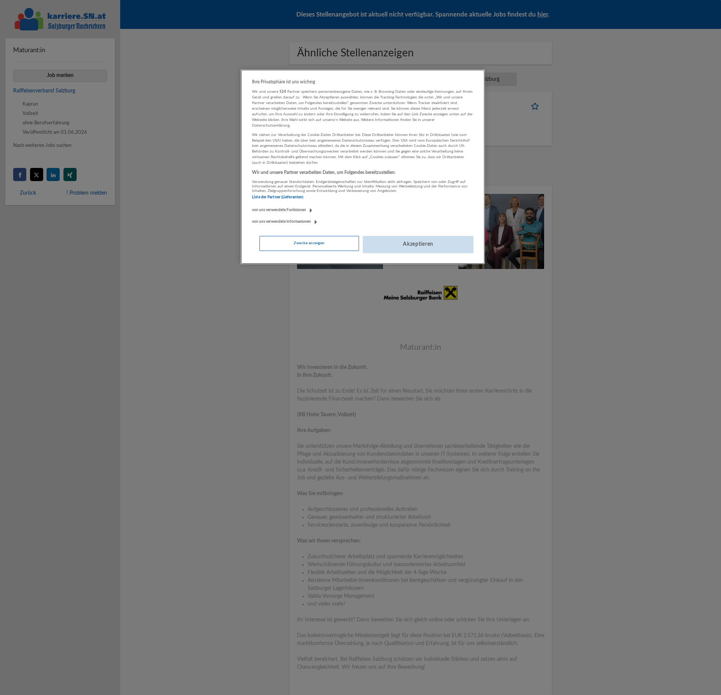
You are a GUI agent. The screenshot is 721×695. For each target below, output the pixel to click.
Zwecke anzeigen (309, 243)
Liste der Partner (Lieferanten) (277, 197)
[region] (363, 167)
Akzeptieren (418, 244)
